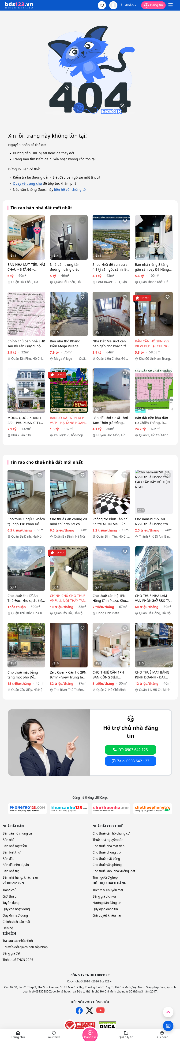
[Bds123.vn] (19, 5)
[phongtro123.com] (27, 808)
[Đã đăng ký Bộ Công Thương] (79, 1025)
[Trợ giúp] (168, 1026)
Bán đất (8, 859)
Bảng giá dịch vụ (104, 896)
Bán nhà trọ (11, 871)
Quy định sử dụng (15, 915)
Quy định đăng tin (105, 909)
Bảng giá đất (11, 953)
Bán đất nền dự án (16, 865)
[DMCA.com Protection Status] (107, 1025)
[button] (102, 5)
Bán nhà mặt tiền (15, 846)
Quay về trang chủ (27, 183)
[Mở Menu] (170, 5)
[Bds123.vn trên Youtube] (100, 1010)
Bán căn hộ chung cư (17, 833)
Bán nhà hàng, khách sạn (20, 877)
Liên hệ (8, 928)
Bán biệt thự (11, 852)
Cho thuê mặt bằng (106, 859)
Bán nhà (8, 840)
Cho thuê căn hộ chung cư (111, 833)
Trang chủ (9, 890)
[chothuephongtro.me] (152, 808)
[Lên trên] (168, 1012)
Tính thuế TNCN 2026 (18, 960)
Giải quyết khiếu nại (107, 915)
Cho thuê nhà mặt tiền (108, 846)
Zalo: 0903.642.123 (133, 761)
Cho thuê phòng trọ (107, 852)
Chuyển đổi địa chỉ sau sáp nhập (25, 947)
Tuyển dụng (11, 903)
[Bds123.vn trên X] (89, 1010)
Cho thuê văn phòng (107, 865)
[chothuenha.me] (111, 808)
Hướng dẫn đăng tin (107, 903)
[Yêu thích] (39, 220)
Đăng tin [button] (156, 5)
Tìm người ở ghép (105, 877)
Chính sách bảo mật (16, 922)
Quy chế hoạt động (16, 909)
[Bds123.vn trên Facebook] (79, 1010)
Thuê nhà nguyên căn (108, 840)
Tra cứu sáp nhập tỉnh (18, 941)
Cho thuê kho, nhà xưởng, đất (114, 871)
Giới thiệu (9, 896)
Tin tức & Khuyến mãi (108, 890)
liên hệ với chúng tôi (70, 189)
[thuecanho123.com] (69, 808)
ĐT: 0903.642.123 (133, 749)
